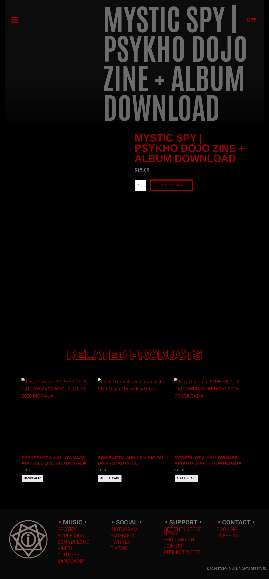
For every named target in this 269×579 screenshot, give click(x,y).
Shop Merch (179, 540)
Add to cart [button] (110, 478)
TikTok (118, 548)
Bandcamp (71, 561)
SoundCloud (73, 542)
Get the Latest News (182, 531)
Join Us (173, 546)
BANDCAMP (32, 478)
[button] (14, 19)
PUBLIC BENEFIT (182, 552)
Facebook (122, 536)
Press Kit (228, 536)
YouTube (68, 555)
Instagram (124, 529)
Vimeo (65, 548)
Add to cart (171, 185)
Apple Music (73, 536)
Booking (227, 529)
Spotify (67, 529)
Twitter (120, 542)
